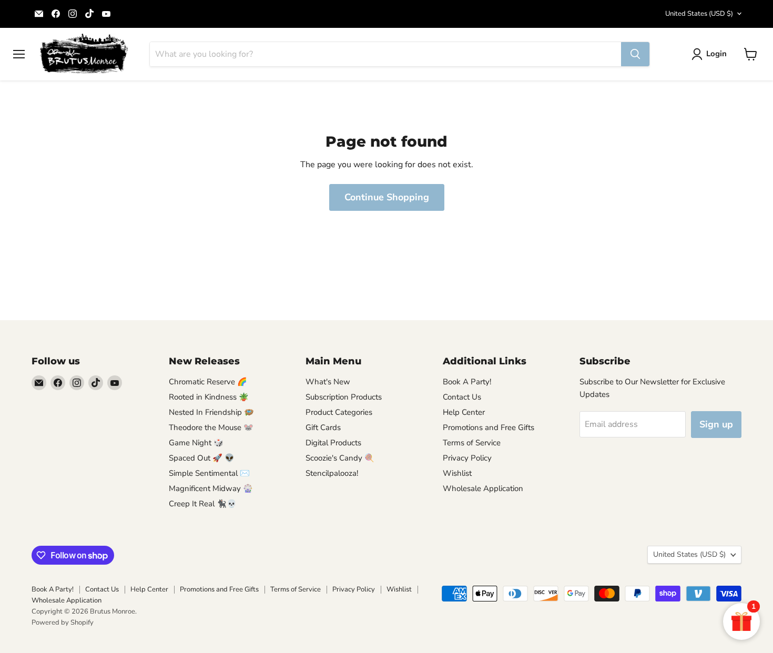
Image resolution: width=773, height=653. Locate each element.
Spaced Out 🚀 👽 (202, 458)
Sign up (716, 424)
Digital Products (333, 442)
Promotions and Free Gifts (488, 427)
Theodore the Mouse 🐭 (211, 427)
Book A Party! (467, 381)
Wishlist (457, 473)
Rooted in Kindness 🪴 (209, 397)
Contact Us (462, 397)
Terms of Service (472, 442)
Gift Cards (323, 427)
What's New (328, 381)
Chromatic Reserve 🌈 (208, 381)
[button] (711, 54)
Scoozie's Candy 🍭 (340, 458)
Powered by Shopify (63, 622)
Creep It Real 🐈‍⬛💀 (203, 503)
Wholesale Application (483, 488)
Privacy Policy (467, 458)
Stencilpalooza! (332, 473)
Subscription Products (344, 397)
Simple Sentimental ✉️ (209, 473)
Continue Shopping (386, 197)
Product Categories (339, 412)
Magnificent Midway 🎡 (211, 488)
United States (699, 13)
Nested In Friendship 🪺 (211, 412)
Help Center (464, 412)
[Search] (635, 54)
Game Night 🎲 (196, 442)
